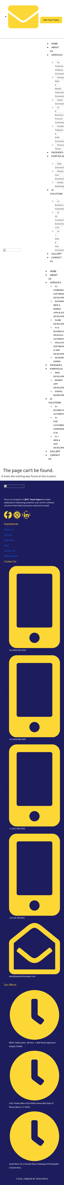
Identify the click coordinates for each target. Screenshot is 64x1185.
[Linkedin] (26, 515)
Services (57, 55)
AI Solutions (56, 192)
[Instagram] (17, 515)
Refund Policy (11, 556)
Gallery (56, 254)
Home (54, 44)
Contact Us (56, 259)
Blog (6, 545)
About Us (54, 49)
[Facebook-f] (8, 515)
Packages (56, 365)
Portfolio (57, 156)
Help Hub (9, 540)
